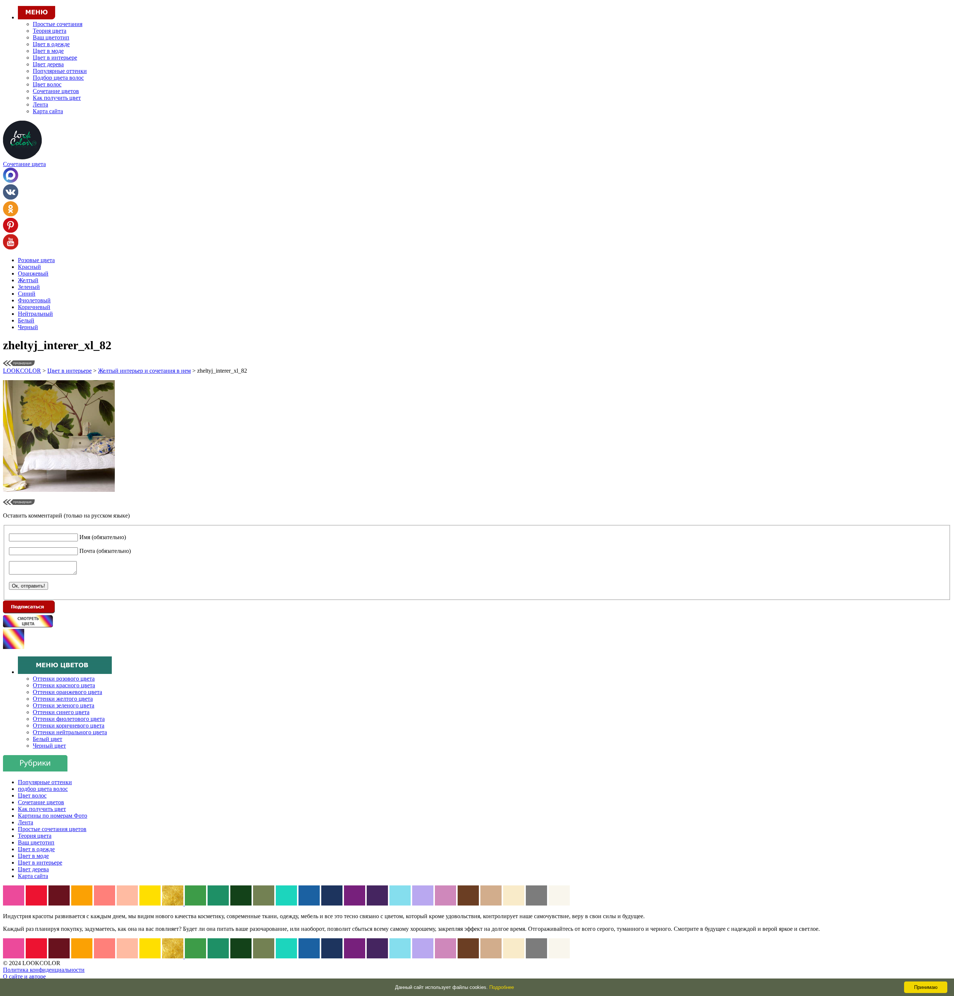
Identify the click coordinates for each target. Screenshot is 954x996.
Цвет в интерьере (55, 57)
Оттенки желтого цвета (63, 699)
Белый (26, 320)
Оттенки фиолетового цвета (69, 719)
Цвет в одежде (51, 44)
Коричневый (34, 307)
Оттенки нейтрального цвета (70, 732)
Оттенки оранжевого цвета (67, 692)
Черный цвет (49, 745)
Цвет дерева (48, 64)
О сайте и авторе (24, 976)
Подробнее (501, 987)
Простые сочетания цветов (52, 829)
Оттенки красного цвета (64, 685)
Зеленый (29, 287)
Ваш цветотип (51, 37)
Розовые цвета (36, 260)
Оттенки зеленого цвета (63, 705)
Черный (28, 327)
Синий (26, 293)
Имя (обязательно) (102, 537)
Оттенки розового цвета (64, 678)
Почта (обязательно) (105, 551)
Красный (29, 267)
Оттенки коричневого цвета (68, 725)
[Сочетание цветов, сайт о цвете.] (22, 157)
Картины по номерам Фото (52, 815)
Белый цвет (47, 739)
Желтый (28, 280)
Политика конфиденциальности (44, 970)
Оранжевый (33, 273)
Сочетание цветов (56, 91)
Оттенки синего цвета (61, 712)
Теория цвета (49, 31)
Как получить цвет (57, 98)
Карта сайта (48, 111)
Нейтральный (35, 314)
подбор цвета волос (43, 789)
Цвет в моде (48, 51)
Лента (40, 104)
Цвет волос (47, 84)
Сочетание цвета (24, 164)
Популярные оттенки (60, 71)
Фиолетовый (34, 300)
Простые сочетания (57, 24)
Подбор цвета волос (58, 77)
